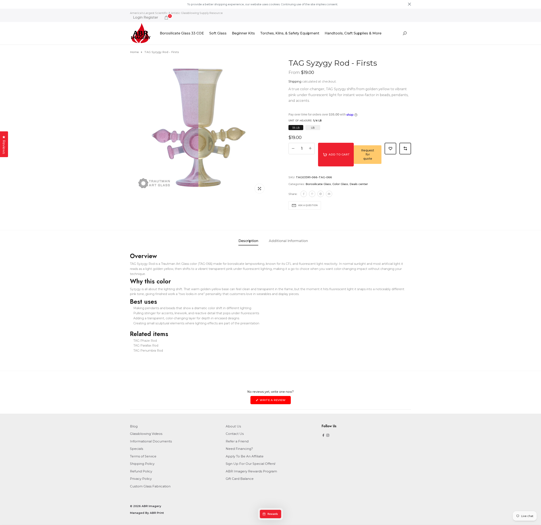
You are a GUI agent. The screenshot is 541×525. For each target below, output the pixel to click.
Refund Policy (141, 471)
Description (248, 241)
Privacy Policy (141, 479)
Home (134, 52)
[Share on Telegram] (320, 194)
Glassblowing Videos (146, 434)
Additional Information (288, 241)
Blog (134, 426)
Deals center (359, 184)
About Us (233, 426)
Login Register (145, 17)
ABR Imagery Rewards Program (251, 471)
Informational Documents (151, 441)
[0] (166, 17)
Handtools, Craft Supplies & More (353, 33)
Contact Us (235, 434)
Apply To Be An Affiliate (245, 456)
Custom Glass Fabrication (150, 486)
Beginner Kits (243, 33)
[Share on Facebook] (304, 194)
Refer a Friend (237, 441)
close (131, 4)
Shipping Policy (142, 464)
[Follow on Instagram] (327, 435)
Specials (136, 449)
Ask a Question (308, 205)
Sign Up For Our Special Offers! (250, 464)
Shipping (294, 81)
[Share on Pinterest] (312, 194)
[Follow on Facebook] (323, 435)
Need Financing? (239, 449)
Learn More (346, 4)
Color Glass (340, 184)
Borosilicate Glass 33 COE (182, 33)
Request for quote (367, 154)
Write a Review (275, 401)
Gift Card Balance (240, 479)
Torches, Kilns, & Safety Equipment (289, 33)
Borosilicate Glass (318, 184)
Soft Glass (218, 33)
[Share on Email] (329, 194)
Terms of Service (143, 456)
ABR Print (157, 512)
